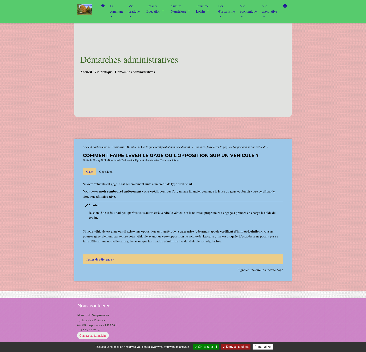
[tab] (89, 171)
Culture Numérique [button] (179, 9)
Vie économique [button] (248, 9)
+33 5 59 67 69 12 (88, 330)
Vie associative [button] (269, 9)
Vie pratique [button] (134, 9)
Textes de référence (99, 259)
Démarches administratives (135, 71)
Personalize (262, 346)
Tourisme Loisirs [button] (202, 9)
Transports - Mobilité (124, 147)
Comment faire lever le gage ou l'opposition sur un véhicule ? (231, 147)
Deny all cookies (237, 346)
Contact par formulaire (92, 335)
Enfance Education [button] (153, 9)
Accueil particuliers (95, 147)
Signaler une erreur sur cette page (260, 269)
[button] (103, 6)
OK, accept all (207, 346)
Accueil (86, 72)
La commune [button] (116, 9)
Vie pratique (103, 71)
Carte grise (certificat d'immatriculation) (166, 147)
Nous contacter (93, 305)
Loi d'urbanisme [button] (226, 9)
